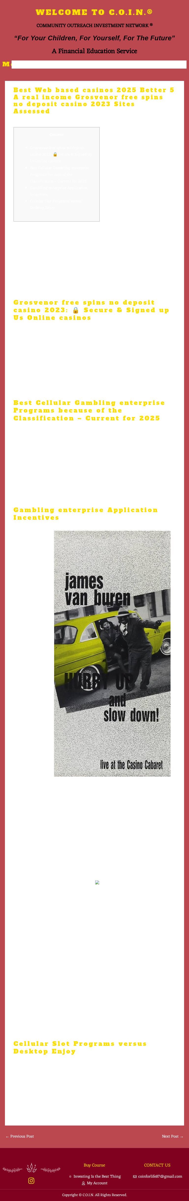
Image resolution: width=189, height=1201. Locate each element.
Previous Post (19, 1136)
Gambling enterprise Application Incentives (59, 191)
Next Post (173, 1136)
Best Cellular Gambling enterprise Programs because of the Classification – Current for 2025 (59, 174)
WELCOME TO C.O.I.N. (95, 12)
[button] (99, 64)
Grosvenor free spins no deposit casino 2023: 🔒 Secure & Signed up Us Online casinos (61, 154)
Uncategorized (28, 120)
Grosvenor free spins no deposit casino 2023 (52, 255)
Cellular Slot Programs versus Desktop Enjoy (56, 204)
